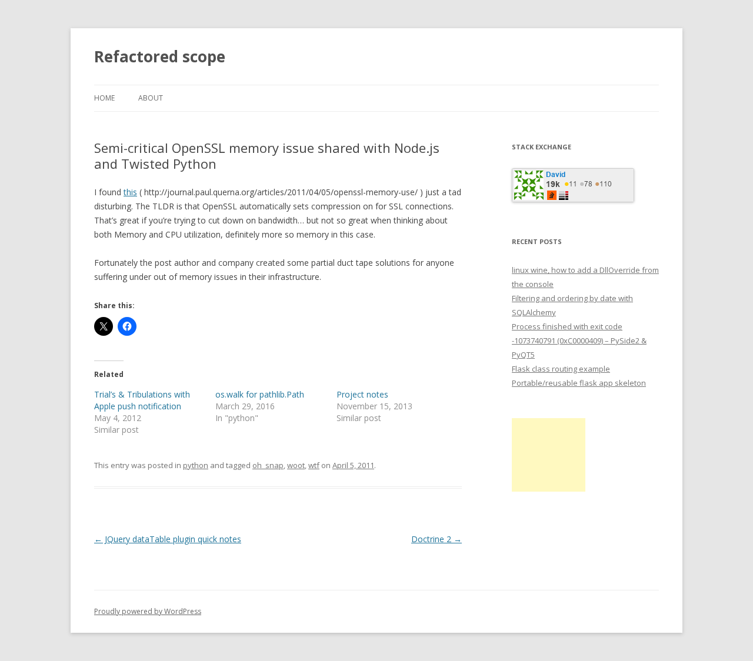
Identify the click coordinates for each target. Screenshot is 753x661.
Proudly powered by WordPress (147, 611)
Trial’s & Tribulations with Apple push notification (142, 400)
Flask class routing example (561, 368)
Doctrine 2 (436, 539)
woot (296, 465)
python (195, 465)
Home (104, 98)
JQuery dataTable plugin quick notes (167, 539)
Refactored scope (159, 56)
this (130, 192)
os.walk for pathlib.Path (259, 394)
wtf (313, 465)
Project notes (362, 394)
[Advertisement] (548, 455)
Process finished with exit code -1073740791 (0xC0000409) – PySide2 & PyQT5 (579, 340)
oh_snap (268, 465)
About (150, 98)
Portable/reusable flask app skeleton (579, 383)
